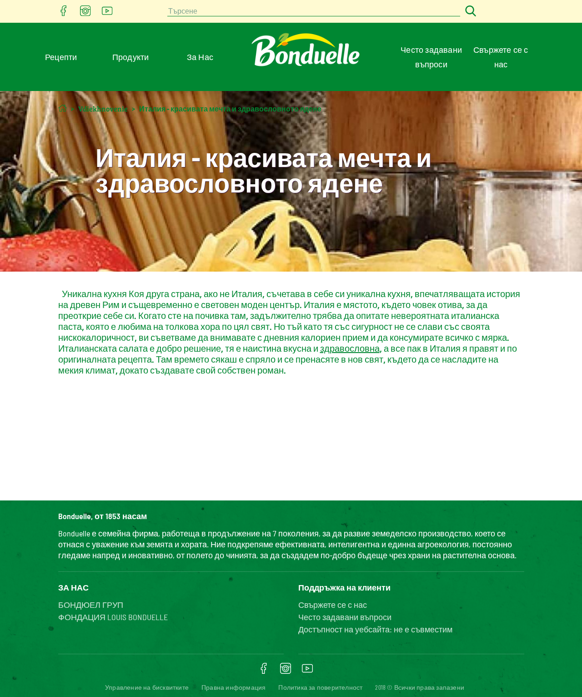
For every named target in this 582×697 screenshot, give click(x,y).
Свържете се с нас (332, 605)
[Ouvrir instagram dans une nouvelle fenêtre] (85, 13)
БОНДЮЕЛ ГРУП (90, 605)
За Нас (200, 56)
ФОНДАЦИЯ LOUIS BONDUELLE (113, 617)
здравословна (350, 348)
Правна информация (233, 687)
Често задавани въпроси (344, 617)
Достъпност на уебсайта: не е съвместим (375, 629)
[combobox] (313, 11)
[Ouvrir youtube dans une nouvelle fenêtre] (107, 13)
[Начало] (62, 108)
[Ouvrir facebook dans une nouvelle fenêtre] (63, 13)
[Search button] (469, 11)
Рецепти (61, 56)
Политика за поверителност (320, 687)
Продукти (130, 56)
